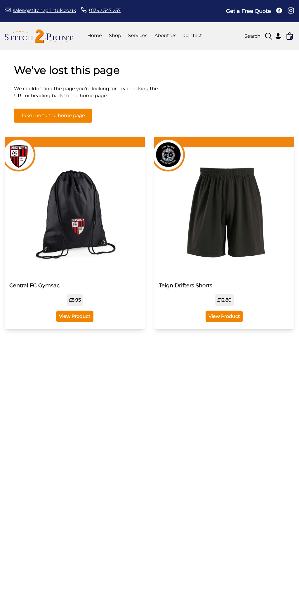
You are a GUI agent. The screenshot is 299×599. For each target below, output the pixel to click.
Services (137, 35)
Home (94, 35)
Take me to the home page (53, 115)
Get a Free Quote (248, 11)
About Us (165, 35)
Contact (192, 35)
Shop (115, 35)
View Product (75, 316)
